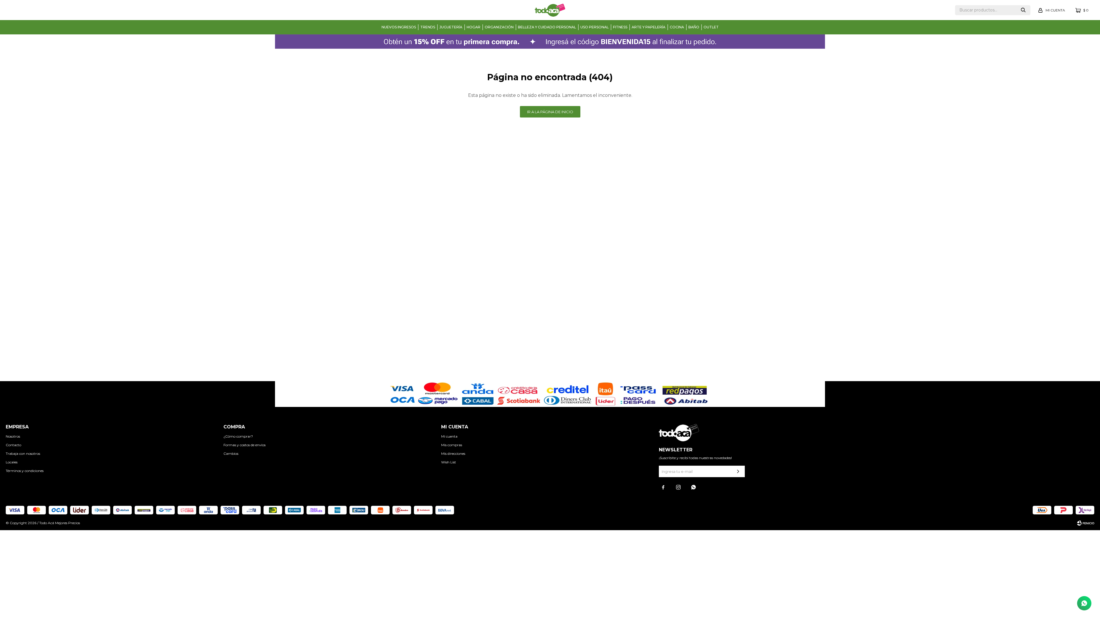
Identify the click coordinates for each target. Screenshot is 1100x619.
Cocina (677, 27)
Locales (11, 462)
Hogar (473, 27)
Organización (499, 27)
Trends (427, 27)
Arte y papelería (648, 27)
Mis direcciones (453, 453)
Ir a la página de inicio (550, 111)
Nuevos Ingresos (399, 27)
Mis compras (451, 445)
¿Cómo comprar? (238, 436)
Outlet (711, 27)
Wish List (448, 462)
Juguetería (450, 27)
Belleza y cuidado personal (547, 27)
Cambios (230, 453)
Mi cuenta (449, 436)
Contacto (13, 445)
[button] (1023, 10)
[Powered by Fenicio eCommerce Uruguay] (1085, 523)
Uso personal (594, 27)
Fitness (620, 27)
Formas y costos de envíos (244, 445)
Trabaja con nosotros (23, 453)
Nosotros (13, 436)
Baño (693, 27)
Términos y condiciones (25, 471)
